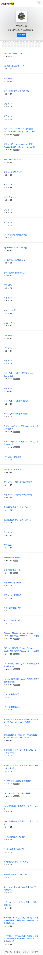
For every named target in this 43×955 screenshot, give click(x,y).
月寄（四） (8, 285)
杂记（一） (8, 209)
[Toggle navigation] (39, 3)
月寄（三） (8, 335)
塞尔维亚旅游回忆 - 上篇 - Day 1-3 (17, 507)
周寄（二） (8, 532)
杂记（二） (8, 103)
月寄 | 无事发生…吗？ (13, 607)
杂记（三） (8, 78)
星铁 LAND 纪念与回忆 (13, 159)
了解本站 (8, 952)
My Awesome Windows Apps (16, 235)
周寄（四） (8, 360)
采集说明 (26, 952)
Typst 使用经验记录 (12, 694)
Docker (17, 379)
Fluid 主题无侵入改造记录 (14, 836)
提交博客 (34, 952)
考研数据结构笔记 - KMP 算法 (16, 861)
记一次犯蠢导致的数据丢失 (15, 260)
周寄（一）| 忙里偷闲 (13, 582)
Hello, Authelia (10, 184)
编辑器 (17, 134)
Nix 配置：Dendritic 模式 (14, 66)
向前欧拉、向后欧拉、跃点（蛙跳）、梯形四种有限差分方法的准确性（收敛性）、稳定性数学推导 (21, 920)
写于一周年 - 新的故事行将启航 (16, 91)
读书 (16, 560)
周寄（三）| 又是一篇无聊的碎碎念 (18, 482)
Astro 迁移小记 (10, 310)
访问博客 (21, 35)
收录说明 (17, 952)
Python (17, 669)
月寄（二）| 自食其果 (13, 457)
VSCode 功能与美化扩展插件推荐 (17, 780)
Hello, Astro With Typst (13, 53)
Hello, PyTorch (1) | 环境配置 (16, 401)
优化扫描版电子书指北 (13, 557)
